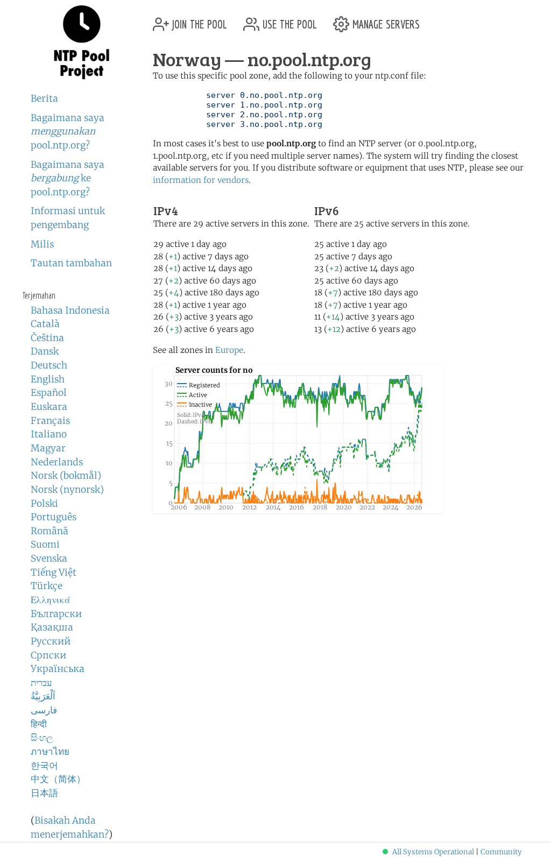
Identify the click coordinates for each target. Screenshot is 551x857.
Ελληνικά (50, 600)
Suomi (45, 544)
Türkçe (46, 586)
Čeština (47, 338)
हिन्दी (39, 724)
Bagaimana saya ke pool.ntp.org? (67, 178)
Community (501, 851)
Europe (229, 350)
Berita (44, 98)
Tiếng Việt (53, 572)
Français (50, 421)
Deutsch (49, 365)
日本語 (44, 793)
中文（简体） (58, 779)
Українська (57, 669)
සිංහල (42, 737)
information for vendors (201, 180)
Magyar (48, 448)
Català (45, 324)
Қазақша (52, 627)
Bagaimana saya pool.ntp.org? (67, 131)
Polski (44, 503)
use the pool (288, 20)
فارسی (44, 710)
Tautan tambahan (71, 263)
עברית (41, 683)
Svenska (49, 558)
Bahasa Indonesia (70, 310)
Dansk (45, 351)
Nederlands (57, 462)
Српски (48, 655)
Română (49, 531)
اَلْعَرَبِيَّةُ (43, 696)
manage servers (384, 20)
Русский (50, 641)
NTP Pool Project (82, 42)
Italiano (49, 434)
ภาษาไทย (50, 751)
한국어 (44, 765)
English (48, 379)
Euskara (49, 407)
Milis (42, 244)
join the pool (198, 20)
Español (49, 393)
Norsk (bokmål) (66, 475)
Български (56, 614)
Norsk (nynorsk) (67, 489)
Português (53, 517)
